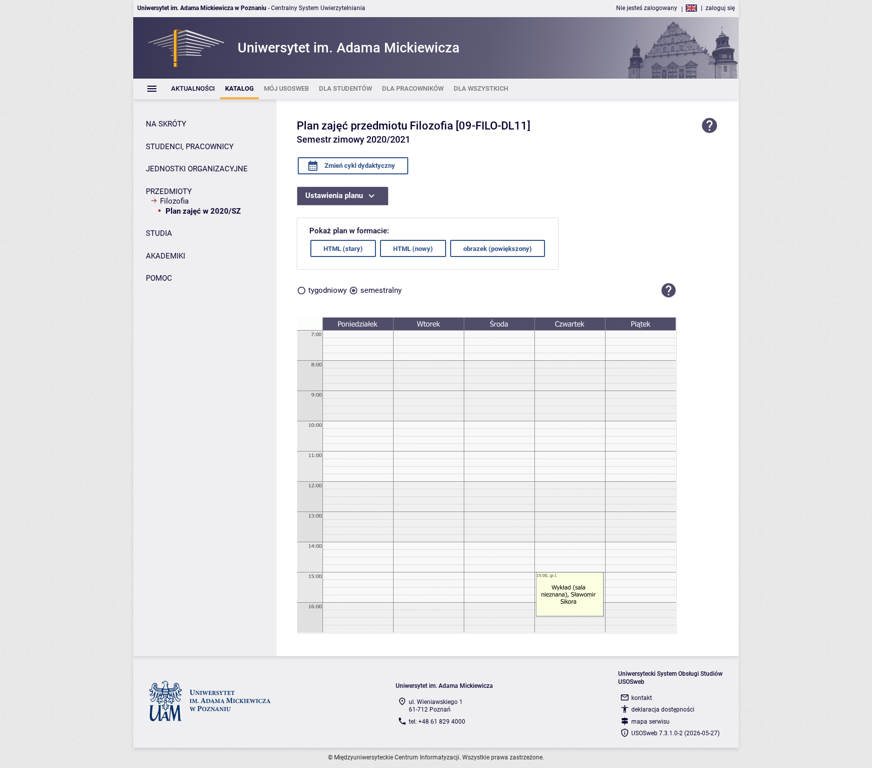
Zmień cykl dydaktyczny (359, 165)
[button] (668, 290)
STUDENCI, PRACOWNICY (190, 146)
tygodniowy (327, 290)
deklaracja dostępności (662, 709)
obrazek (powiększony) (497, 248)
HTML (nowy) (413, 248)
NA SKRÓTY (166, 124)
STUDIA (159, 233)
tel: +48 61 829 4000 (437, 721)
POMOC (159, 278)
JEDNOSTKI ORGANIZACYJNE (197, 168)
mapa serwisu (650, 721)
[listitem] (193, 89)
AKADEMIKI (165, 256)
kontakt (641, 697)
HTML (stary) (343, 248)
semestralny (381, 290)
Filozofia (174, 201)
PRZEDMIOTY (169, 191)
